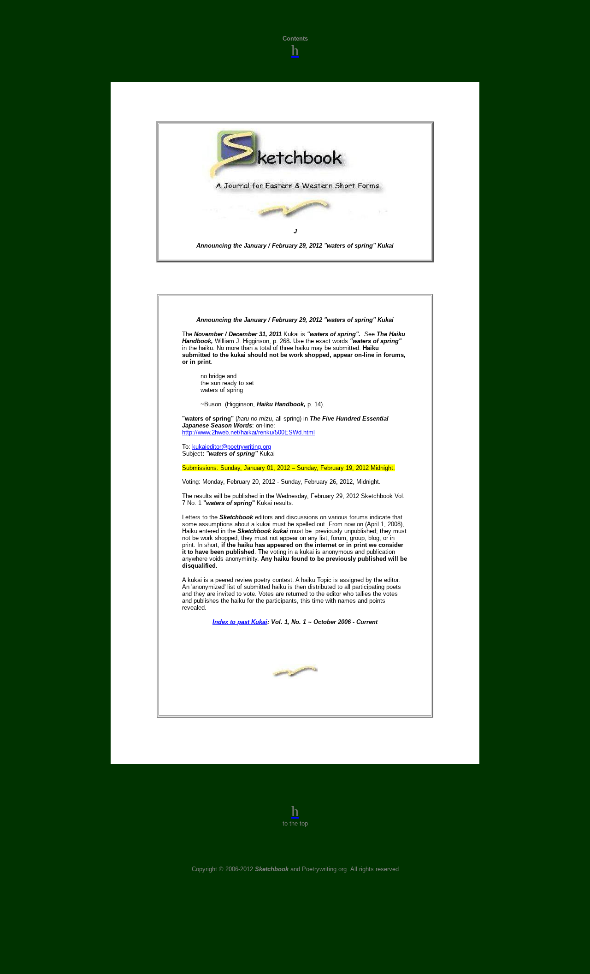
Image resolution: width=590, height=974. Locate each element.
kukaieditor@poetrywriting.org (231, 446)
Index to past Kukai (239, 621)
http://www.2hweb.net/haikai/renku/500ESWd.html (248, 432)
